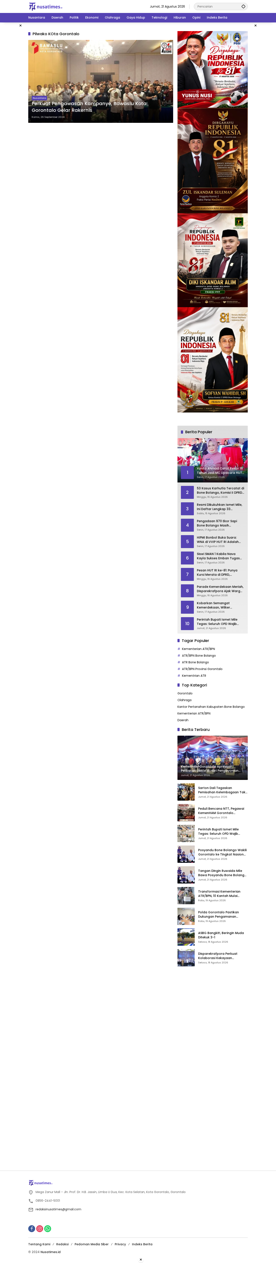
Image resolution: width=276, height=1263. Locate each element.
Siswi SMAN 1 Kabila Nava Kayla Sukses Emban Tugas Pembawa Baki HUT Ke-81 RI (218, 556)
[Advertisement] (209, 1035)
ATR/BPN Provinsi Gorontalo (202, 669)
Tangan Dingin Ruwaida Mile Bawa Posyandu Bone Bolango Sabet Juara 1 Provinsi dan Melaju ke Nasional (222, 873)
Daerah (182, 720)
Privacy (120, 1244)
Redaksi (62, 1244)
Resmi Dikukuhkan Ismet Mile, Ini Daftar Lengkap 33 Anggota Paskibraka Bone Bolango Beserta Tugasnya (219, 507)
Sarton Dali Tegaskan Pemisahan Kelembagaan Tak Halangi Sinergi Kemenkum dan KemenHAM (222, 790)
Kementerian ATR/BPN (198, 649)
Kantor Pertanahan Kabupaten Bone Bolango (211, 707)
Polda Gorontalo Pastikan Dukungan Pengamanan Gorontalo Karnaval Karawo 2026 (220, 914)
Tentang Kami (39, 1244)
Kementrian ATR (194, 675)
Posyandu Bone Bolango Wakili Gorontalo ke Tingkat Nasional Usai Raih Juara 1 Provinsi (222, 852)
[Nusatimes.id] (45, 6)
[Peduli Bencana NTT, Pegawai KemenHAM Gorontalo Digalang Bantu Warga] (186, 812)
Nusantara (39, 98)
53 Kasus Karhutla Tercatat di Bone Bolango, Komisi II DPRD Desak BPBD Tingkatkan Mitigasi (220, 490)
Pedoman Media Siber (92, 1244)
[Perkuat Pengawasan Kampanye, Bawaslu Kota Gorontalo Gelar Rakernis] (100, 81)
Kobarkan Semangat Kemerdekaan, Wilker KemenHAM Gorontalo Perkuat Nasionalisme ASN (217, 605)
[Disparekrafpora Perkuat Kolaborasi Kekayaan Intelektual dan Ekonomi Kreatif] (186, 957)
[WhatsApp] (47, 1228)
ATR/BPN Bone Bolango (199, 655)
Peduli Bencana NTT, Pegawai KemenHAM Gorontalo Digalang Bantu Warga (221, 811)
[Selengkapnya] (138, 1182)
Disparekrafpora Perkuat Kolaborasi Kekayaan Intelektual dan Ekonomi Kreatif (223, 956)
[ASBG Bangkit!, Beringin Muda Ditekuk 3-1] (186, 937)
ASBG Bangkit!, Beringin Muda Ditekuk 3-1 (221, 935)
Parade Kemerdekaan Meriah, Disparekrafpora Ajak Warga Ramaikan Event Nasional (220, 589)
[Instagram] (39, 1228)
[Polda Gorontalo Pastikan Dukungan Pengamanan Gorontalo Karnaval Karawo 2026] (186, 916)
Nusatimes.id (51, 1252)
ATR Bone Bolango (195, 662)
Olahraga (184, 700)
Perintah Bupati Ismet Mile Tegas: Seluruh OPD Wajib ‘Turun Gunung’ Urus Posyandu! (217, 622)
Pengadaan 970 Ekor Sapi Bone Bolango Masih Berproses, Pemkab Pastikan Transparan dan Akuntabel (219, 523)
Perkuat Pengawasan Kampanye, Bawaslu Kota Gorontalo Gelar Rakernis (89, 107)
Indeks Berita (142, 1244)
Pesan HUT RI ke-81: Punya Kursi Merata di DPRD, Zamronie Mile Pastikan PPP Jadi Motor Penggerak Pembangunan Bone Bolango (220, 572)
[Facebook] (31, 1228)
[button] (243, 6)
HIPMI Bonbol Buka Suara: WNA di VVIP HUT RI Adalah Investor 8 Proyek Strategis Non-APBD (218, 540)
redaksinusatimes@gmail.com (58, 1209)
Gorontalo (185, 693)
